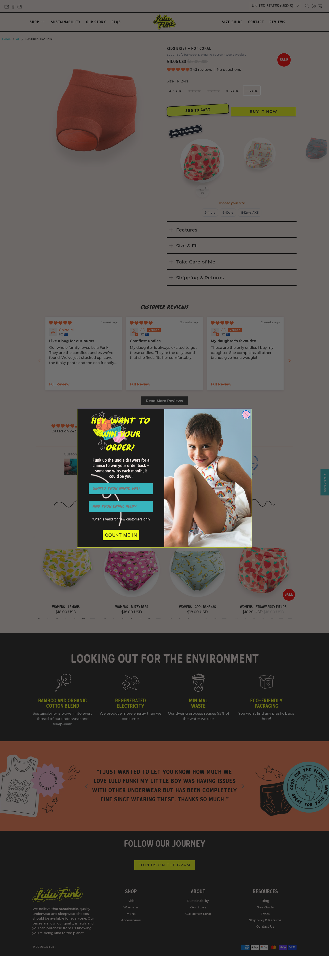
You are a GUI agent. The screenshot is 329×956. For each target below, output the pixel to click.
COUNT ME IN (121, 535)
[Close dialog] (246, 414)
